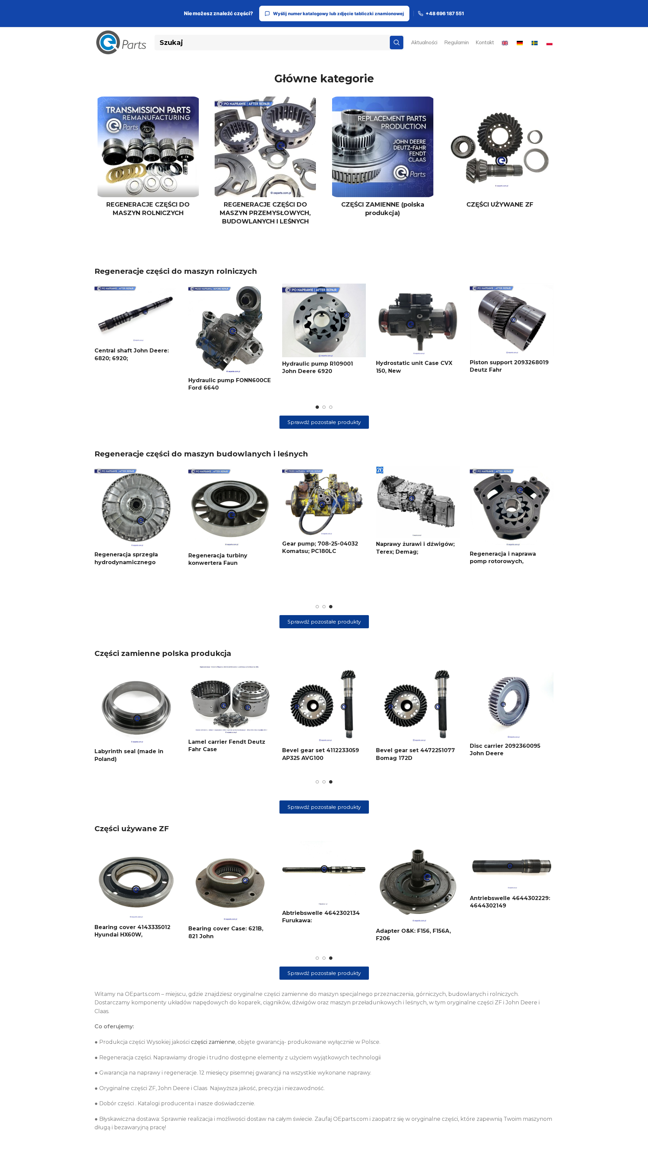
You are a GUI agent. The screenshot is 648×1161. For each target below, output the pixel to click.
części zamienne (213, 1042)
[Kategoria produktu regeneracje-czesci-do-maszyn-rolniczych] (148, 159)
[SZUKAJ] (396, 42)
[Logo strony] (121, 42)
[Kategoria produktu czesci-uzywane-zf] (500, 154)
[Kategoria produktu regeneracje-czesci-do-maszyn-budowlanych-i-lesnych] (265, 163)
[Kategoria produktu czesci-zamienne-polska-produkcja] (382, 159)
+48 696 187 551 (445, 13)
